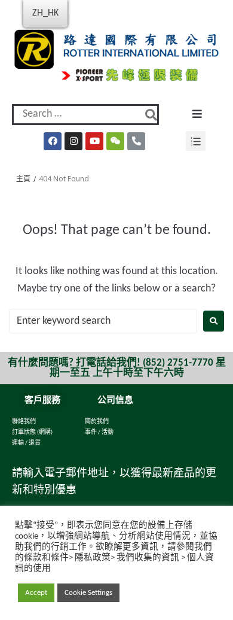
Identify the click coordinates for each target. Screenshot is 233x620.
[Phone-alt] (136, 141)
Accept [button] (36, 593)
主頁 (23, 179)
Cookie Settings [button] (88, 593)
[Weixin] (115, 141)
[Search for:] (103, 321)
